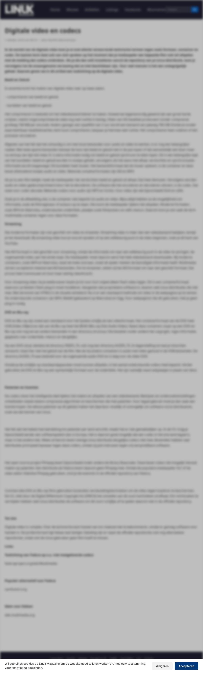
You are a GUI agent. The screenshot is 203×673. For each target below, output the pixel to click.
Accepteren (186, 666)
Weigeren (162, 666)
